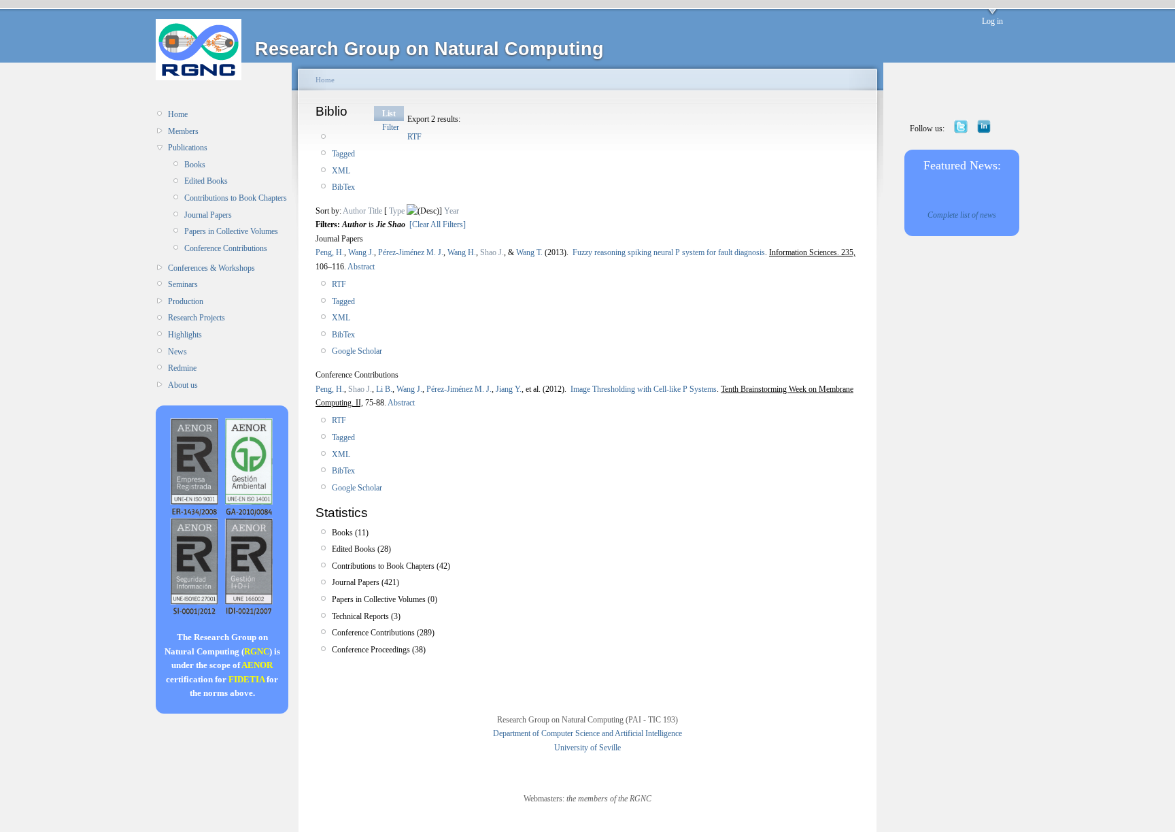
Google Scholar (357, 351)
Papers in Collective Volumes (231, 231)
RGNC (256, 651)
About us (183, 385)
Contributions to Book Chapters (235, 198)
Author (354, 211)
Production (185, 301)
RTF (414, 137)
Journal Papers (208, 215)
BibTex (343, 187)
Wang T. (529, 252)
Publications (187, 147)
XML (341, 171)
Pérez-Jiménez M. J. (410, 252)
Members (183, 131)
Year (451, 211)
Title (375, 211)
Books (194, 164)
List (389, 113)
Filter (390, 127)
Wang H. (461, 252)
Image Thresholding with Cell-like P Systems (644, 389)
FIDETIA (246, 679)
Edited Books (206, 181)
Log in (992, 21)
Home (178, 114)
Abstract (360, 266)
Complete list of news (961, 215)
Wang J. (361, 252)
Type (397, 211)
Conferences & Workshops (211, 268)
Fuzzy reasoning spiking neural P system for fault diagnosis (669, 252)
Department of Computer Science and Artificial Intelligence (587, 733)
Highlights (185, 334)
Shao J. (492, 252)
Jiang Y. (509, 389)
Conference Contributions (225, 248)
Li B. (384, 389)
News (177, 351)
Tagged (343, 154)
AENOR (257, 665)
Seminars (183, 284)
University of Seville (587, 747)
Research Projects (196, 317)
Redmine (182, 368)
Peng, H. (330, 252)
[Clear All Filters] (437, 224)
